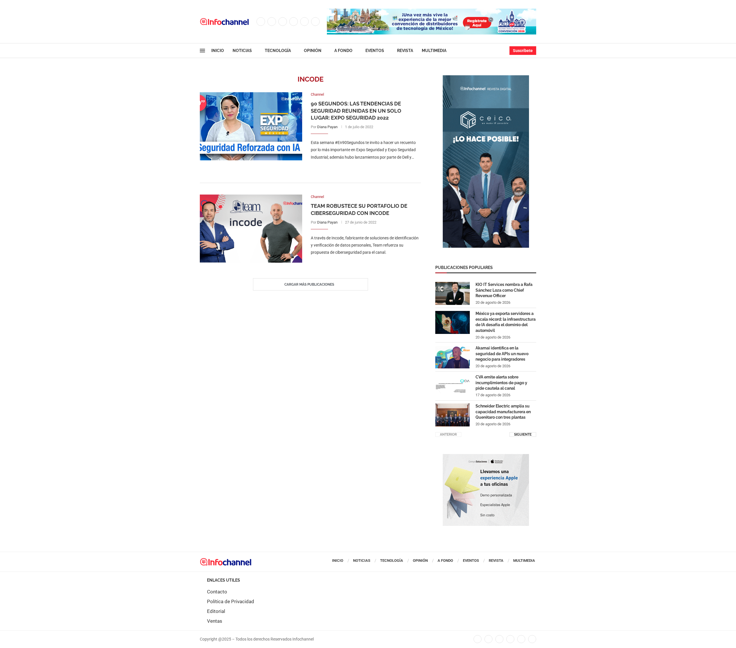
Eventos (374, 50)
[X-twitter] (488, 639)
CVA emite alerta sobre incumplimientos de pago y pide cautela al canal (501, 383)
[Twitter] (271, 21)
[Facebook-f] (478, 639)
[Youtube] (304, 21)
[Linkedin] (293, 21)
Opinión (312, 50)
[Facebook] (260, 21)
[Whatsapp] (315, 21)
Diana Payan (327, 127)
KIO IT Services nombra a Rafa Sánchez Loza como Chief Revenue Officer (504, 290)
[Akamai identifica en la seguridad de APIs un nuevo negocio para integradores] (452, 356)
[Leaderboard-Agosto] (431, 11)
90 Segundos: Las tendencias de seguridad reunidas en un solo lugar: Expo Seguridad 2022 (356, 111)
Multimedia (434, 50)
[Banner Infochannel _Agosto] (486, 457)
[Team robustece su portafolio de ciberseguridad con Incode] (251, 229)
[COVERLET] (486, 78)
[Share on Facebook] (360, 168)
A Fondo (343, 50)
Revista (405, 50)
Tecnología (278, 50)
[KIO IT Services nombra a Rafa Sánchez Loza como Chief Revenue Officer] (452, 293)
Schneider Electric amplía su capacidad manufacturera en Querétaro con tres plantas (503, 412)
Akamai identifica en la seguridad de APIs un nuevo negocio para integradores (502, 354)
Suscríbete (523, 50)
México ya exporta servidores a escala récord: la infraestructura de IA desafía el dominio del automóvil (506, 322)
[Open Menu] (202, 50)
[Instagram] (282, 21)
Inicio (217, 50)
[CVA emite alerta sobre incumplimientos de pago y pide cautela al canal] (452, 385)
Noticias (242, 50)
